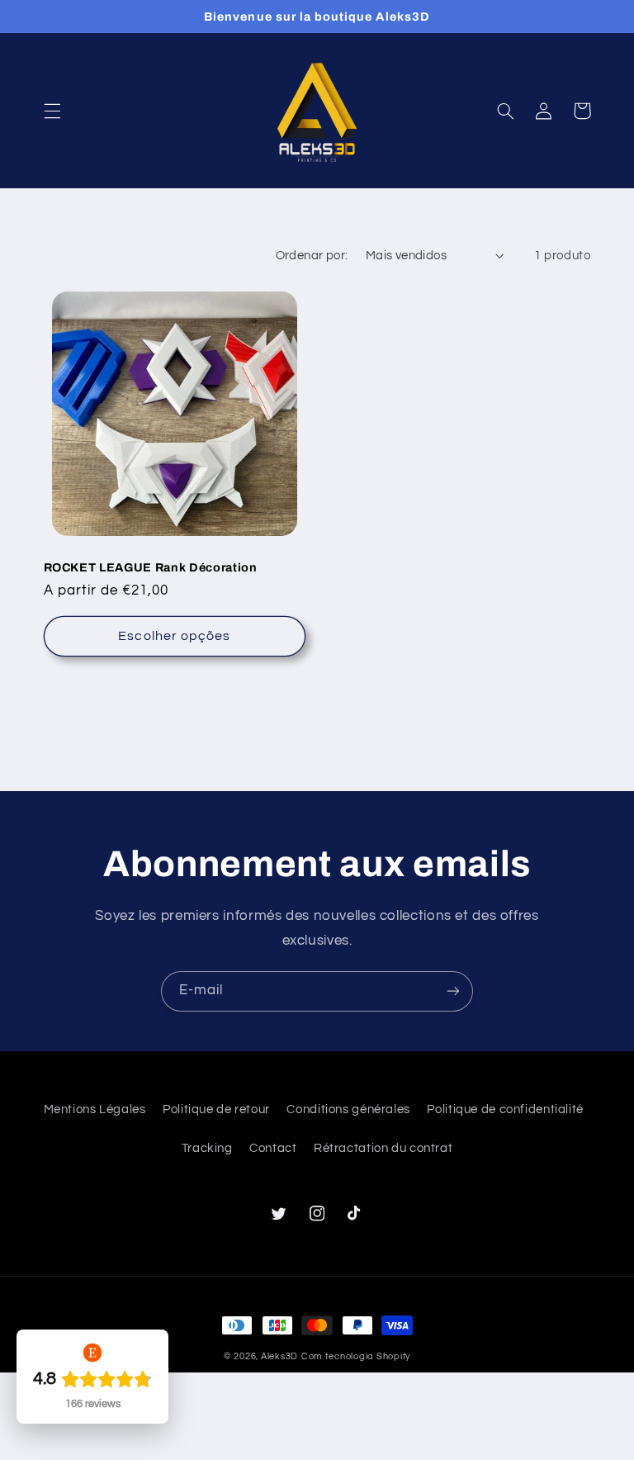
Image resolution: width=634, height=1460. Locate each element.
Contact (272, 1148)
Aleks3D (279, 1356)
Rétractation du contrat (383, 1148)
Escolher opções (174, 635)
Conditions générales (348, 1109)
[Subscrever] (453, 991)
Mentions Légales (95, 1109)
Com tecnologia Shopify (355, 1356)
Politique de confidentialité (505, 1109)
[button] (52, 111)
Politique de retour (216, 1109)
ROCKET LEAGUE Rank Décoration (151, 567)
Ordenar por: (312, 255)
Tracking (207, 1148)
